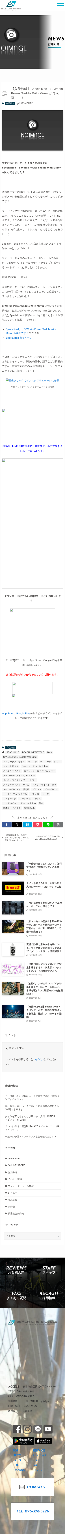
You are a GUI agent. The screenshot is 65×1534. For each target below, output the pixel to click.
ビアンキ (36, 789)
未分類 (11, 1206)
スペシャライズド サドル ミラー (39, 771)
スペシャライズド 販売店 (16, 789)
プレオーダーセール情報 (21, 1186)
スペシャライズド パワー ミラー (19, 780)
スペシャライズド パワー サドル (19, 775)
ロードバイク (9, 798)
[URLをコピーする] (58, 824)
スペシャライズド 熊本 (44, 785)
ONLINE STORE (16, 1165)
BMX (49, 752)
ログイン (39, 1059)
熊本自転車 (29, 808)
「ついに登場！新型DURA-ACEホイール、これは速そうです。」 (32, 1128)
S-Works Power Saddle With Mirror (20, 757)
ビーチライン (50, 789)
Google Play (23, 713)
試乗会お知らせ (16, 1213)
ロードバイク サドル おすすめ (19, 803)
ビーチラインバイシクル (15, 794)
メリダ (45, 794)
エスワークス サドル (14, 761)
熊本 (41, 803)
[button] (7, 824)
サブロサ (32, 761)
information (14, 1158)
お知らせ (12, 1172)
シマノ (57, 761)
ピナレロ (34, 794)
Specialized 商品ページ (19, 337)
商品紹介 (10, 103)
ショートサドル (10, 766)
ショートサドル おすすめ (35, 766)
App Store (8, 713)
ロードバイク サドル (30, 798)
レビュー (12, 1192)
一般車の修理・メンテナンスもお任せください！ (31, 1136)
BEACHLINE (12, 752)
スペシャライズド (12, 771)
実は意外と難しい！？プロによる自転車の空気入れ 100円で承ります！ (32, 1108)
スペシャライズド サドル (16, 785)
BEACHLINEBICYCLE (33, 752)
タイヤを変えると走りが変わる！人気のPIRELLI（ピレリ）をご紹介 (30, 1118)
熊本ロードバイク (12, 808)
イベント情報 (15, 1179)
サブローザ (45, 761)
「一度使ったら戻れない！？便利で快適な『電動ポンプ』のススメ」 (32, 1098)
